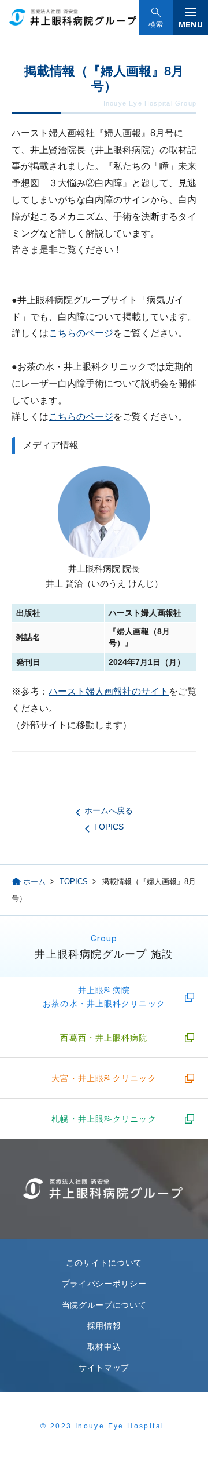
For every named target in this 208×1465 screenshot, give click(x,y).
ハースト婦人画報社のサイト (109, 691)
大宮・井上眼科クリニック (103, 1078)
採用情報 (104, 1326)
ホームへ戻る (108, 810)
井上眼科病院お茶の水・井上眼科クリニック (104, 997)
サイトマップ (104, 1367)
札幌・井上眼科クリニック (103, 1119)
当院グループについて (104, 1305)
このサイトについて (104, 1262)
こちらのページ (81, 333)
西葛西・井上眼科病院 (103, 1037)
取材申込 (104, 1346)
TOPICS (109, 826)
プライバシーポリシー (104, 1283)
